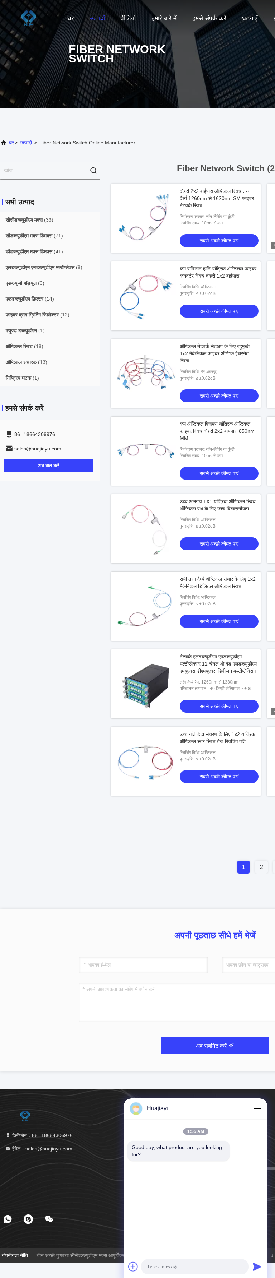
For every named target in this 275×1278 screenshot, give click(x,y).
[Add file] (133, 1266)
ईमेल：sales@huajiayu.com (41, 1149)
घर (70, 18)
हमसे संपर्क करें (209, 18)
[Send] (257, 1266)
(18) (24, 346)
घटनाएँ (249, 18)
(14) (30, 299)
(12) (37, 315)
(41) (34, 251)
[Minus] (257, 1108)
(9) (25, 283)
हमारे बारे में (164, 18)
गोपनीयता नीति (15, 1255)
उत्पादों (97, 18)
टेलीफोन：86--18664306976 (42, 1135)
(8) (44, 267)
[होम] (29, 18)
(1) (25, 330)
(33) (29, 220)
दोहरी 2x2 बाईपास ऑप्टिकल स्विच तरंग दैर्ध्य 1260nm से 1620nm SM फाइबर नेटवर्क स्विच (217, 198)
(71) (34, 236)
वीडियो (128, 18)
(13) (26, 362)
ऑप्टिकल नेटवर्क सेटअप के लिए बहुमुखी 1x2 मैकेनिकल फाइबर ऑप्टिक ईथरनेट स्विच (215, 353)
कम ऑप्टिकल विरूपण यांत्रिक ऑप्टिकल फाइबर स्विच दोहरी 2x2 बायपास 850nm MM (217, 431)
